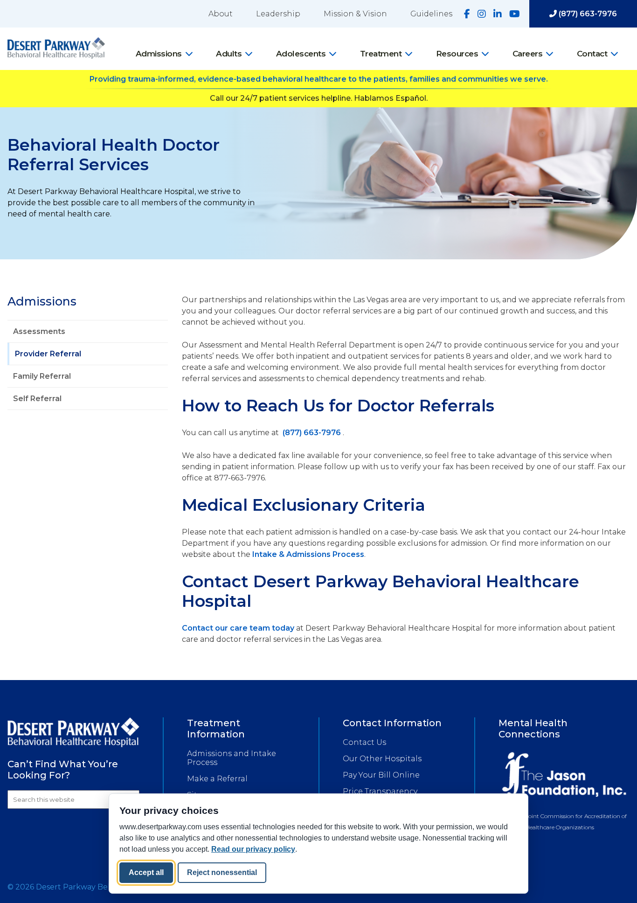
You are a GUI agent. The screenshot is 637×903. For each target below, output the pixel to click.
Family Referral (42, 376)
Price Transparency (380, 791)
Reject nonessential (222, 872)
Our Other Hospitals (382, 758)
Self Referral (37, 398)
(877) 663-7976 (587, 13)
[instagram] (482, 14)
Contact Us (364, 742)
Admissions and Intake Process (231, 758)
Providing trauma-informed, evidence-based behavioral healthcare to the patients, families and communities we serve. (319, 79)
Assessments (39, 331)
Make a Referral (217, 778)
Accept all (146, 872)
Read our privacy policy (253, 849)
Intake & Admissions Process (308, 554)
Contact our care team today (238, 628)
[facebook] (467, 14)
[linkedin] (497, 14)
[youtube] (514, 14)
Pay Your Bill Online (381, 775)
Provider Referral (48, 353)
